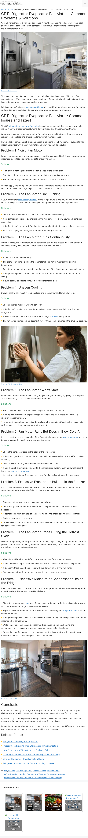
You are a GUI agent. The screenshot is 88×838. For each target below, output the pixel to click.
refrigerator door (69, 610)
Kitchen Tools (53, 771)
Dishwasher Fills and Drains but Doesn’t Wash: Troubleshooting (33, 778)
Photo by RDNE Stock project (11, 384)
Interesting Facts (23, 771)
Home (3, 9)
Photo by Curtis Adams (9, 91)
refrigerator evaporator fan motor (23, 126)
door (27, 603)
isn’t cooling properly (27, 200)
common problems (34, 107)
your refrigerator (70, 437)
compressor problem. (21, 471)
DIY (5, 771)
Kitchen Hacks (39, 771)
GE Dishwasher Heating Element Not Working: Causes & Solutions (34, 774)
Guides (11, 9)
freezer (55, 316)
